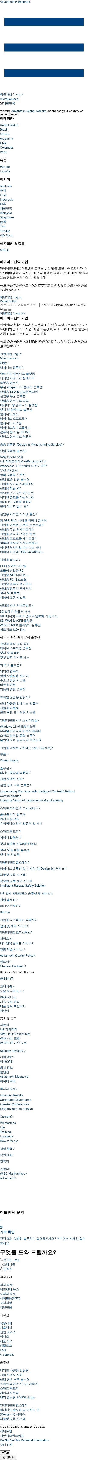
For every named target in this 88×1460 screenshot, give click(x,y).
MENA (4, 250)
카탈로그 (6, 1345)
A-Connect (7, 1178)
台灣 (3, 222)
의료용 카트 (8, 684)
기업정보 (6, 1057)
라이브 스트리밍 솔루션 (16, 648)
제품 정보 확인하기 (13, 1006)
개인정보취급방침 (12, 1435)
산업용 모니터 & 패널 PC (16, 484)
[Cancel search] (10, 310)
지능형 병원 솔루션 (13, 689)
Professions (8, 1122)
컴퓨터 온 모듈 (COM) (15, 432)
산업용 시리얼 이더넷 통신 (17, 514)
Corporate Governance (15, 1099)
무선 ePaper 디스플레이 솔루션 (21, 387)
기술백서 (6, 1327)
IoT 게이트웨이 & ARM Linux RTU (23, 461)
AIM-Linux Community (15, 1033)
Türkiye (5, 231)
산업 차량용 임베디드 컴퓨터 (19, 703)
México (5, 134)
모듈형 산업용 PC (12, 570)
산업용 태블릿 (9, 708)
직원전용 (6, 1155)
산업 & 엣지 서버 (11, 779)
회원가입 (6, 94)
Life (2, 1127)
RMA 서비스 (8, 997)
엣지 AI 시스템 (9, 854)
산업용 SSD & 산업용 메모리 (19, 391)
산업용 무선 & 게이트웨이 (17, 529)
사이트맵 (6, 1431)
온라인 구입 (11, 1260)
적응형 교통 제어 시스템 (16, 881)
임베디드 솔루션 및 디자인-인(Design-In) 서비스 (32, 868)
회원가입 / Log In (11, 313)
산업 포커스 (8, 1332)
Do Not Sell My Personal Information (24, 1440)
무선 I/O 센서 (9, 470)
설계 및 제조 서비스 (13, 926)
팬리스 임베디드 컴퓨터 (16, 436)
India (3, 195)
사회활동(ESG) (10, 1298)
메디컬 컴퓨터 (9, 671)
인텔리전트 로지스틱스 (15, 932)
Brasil (3, 129)
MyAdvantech (9, 99)
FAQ (3, 1350)
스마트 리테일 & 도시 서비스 (19, 808)
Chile (3, 143)
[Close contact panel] (1, 1219)
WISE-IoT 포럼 (10, 1038)
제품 (3, 363)
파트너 (4, 961)
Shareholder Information (16, 1108)
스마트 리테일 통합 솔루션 (17, 735)
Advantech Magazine (14, 1076)
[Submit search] (5, 310)
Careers (5, 1116)
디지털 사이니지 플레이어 (17, 378)
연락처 (4, 1161)
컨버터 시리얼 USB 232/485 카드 (22, 552)
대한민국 (9, 103)
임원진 (4, 1072)
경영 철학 (6, 1148)
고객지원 (6, 986)
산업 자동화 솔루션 (13, 450)
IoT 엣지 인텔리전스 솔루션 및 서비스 (25, 893)
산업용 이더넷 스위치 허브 (17, 534)
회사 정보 (6, 1067)
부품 (3, 754)
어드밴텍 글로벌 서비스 (16, 943)
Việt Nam (6, 235)
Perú (3, 152)
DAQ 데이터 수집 (11, 457)
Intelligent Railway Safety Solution (22, 885)
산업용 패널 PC (10, 488)
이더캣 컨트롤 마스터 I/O (17, 497)
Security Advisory (12, 1050)
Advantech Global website (28, 111)
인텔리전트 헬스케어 (14, 862)
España (5, 171)
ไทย (2, 226)
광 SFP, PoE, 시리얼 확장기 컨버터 (23, 520)
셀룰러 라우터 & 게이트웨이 (18, 543)
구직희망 (6, 1302)
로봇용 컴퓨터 (9, 382)
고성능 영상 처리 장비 (14, 643)
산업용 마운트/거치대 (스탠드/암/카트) (25, 748)
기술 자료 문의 (10, 1001)
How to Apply (9, 1140)
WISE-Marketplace (12, 1173)
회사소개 (6, 1061)
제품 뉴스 (6, 1341)
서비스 (5, 938)
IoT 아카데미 (8, 1029)
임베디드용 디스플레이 (15, 427)
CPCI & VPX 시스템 (13, 566)
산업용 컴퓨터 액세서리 (16, 588)
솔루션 (4, 768)
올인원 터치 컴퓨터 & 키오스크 (20, 740)
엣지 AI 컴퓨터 (9, 652)
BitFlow (5, 912)
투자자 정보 (8, 1089)
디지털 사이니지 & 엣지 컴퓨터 (20, 731)
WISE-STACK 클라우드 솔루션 (20, 625)
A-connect (7, 1354)
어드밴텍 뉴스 (9, 1289)
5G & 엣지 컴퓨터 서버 (15, 611)
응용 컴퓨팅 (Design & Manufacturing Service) (31, 444)
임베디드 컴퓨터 (11, 367)
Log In (19, 94)
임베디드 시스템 (11, 423)
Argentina (6, 138)
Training (5, 1131)
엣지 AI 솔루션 (9, 593)
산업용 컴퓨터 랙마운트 (16, 584)
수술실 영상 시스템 (13, 680)
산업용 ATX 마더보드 (14, 575)
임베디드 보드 (9, 414)
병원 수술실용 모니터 (14, 675)
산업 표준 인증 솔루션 (14, 479)
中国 (3, 190)
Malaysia (6, 213)
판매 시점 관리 (10, 819)
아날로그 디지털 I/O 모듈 (17, 493)
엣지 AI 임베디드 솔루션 (16, 409)
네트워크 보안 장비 (13, 629)
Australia (6, 186)
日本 (3, 204)
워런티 (4, 1010)
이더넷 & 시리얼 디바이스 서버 (20, 547)
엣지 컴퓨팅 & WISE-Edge (17, 843)
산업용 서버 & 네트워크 (15, 605)
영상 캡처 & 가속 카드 (14, 657)
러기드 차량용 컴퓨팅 (14, 772)
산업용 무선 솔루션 (13, 396)
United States (9, 125)
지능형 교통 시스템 (13, 597)
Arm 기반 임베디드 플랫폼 (17, 373)
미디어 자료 (8, 1081)
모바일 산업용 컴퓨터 (14, 697)
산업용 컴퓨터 (9, 559)
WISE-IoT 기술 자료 (13, 1042)
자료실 (4, 1024)
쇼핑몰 (4, 1169)
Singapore (7, 217)
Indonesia (6, 199)
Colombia (6, 147)
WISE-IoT (6, 978)
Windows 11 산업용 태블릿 (18, 726)
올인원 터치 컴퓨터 (13, 814)
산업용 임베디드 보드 (14, 400)
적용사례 (6, 1323)
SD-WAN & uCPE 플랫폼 (16, 620)
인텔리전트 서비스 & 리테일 (18, 720)
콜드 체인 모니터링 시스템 (17, 712)
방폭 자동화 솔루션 (13, 475)
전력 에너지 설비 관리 (14, 506)
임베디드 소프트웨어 (14, 418)
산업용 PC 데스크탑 (13, 579)
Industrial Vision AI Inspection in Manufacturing (31, 800)
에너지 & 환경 (9, 837)
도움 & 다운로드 (11, 991)
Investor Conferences (14, 1104)
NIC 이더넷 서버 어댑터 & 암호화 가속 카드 (29, 616)
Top (6, 1452)
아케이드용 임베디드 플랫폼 (19, 405)
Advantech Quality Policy (16, 955)
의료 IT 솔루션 (9, 665)
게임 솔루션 (8, 899)
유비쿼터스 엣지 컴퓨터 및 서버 (21, 823)
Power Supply (9, 760)
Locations (6, 1136)
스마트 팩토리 (9, 831)
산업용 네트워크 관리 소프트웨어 (22, 525)
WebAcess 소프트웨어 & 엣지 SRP (23, 466)
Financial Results (11, 1095)
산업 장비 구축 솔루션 (14, 785)
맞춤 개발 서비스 (11, 949)
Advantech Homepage (15, 1)
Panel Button (8, 301)
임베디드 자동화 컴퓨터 (16, 501)
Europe (5, 166)
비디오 (4, 1336)
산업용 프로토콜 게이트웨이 (19, 538)
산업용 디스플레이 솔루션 (17, 920)
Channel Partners (12, 966)
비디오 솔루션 (9, 905)
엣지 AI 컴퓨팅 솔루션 (14, 850)
